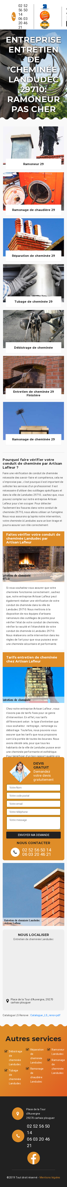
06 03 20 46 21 (23, 23)
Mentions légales (50, 1177)
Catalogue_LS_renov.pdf (45, 1015)
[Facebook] (33, 1157)
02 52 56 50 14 (23, 10)
